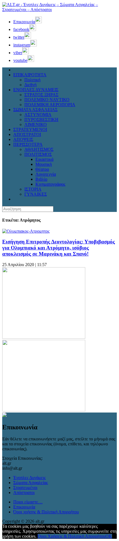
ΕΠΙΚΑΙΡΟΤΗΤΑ (29, 74)
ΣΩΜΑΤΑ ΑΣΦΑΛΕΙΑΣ (35, 109)
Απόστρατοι (24, 492)
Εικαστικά (44, 159)
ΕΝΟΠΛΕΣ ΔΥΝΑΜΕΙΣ (35, 89)
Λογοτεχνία (45, 174)
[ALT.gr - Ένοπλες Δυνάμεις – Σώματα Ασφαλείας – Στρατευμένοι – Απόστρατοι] (59, 9)
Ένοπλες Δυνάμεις (29, 477)
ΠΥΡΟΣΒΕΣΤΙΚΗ (41, 119)
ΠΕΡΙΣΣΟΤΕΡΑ (28, 144)
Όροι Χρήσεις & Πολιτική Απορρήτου (71, 536)
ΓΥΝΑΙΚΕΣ (35, 194)
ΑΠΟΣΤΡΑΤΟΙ (27, 134)
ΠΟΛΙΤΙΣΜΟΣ (38, 154)
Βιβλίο (41, 179)
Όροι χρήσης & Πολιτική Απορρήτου (46, 512)
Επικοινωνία (24, 507)
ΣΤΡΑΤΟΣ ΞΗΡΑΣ (41, 94)
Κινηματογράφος (50, 184)
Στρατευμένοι (25, 487)
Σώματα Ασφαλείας (30, 482)
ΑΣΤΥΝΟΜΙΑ (37, 114)
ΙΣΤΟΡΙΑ (33, 189)
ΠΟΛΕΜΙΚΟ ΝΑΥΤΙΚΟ (46, 99)
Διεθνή (30, 84)
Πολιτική (32, 79)
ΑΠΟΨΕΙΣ (23, 139)
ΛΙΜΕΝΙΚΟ (35, 124)
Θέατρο (42, 169)
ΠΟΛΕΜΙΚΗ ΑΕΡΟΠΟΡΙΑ (49, 104)
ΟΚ (108, 536)
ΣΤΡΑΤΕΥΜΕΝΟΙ (30, 129)
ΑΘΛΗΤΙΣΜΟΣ (38, 149)
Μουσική (43, 164)
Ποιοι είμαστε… (28, 502)
